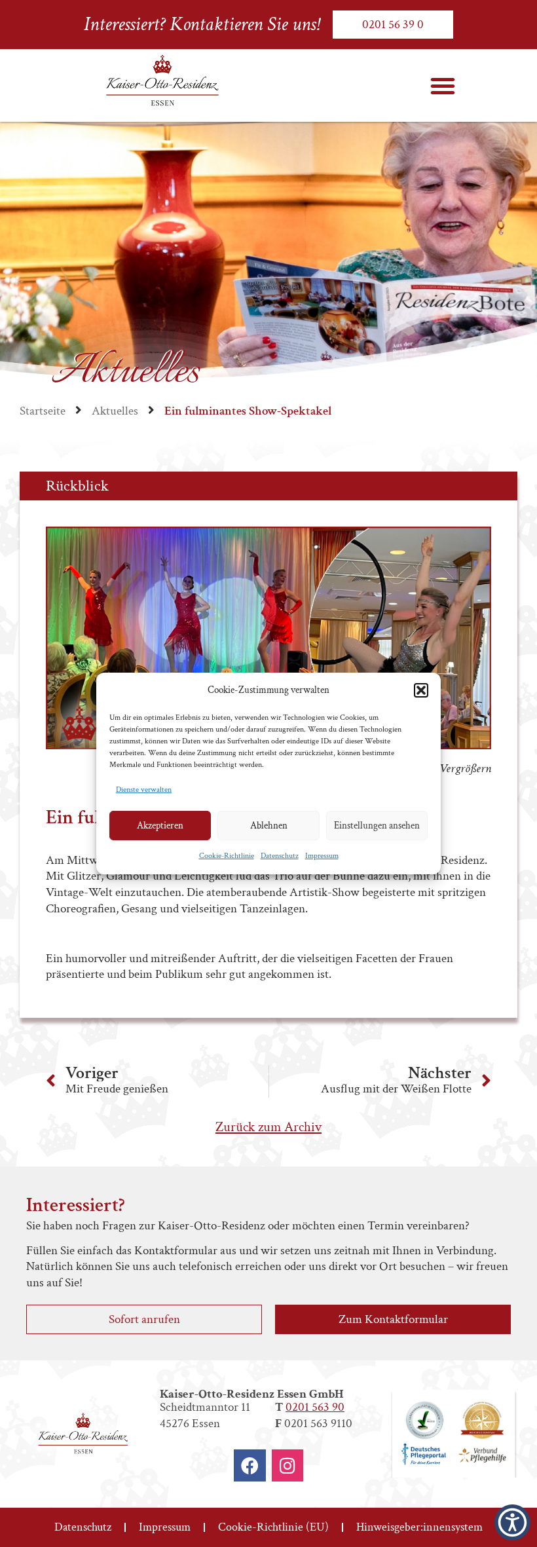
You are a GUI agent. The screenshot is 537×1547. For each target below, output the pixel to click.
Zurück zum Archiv (268, 1127)
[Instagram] (288, 1465)
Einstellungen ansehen (377, 825)
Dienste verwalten (144, 789)
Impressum (322, 856)
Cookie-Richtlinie (226, 856)
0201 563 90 (315, 1407)
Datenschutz (280, 856)
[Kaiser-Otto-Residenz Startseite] (161, 86)
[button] (421, 690)
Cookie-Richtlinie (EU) (273, 1527)
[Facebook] (250, 1465)
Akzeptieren (160, 825)
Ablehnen (268, 825)
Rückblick (77, 485)
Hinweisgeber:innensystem (419, 1527)
